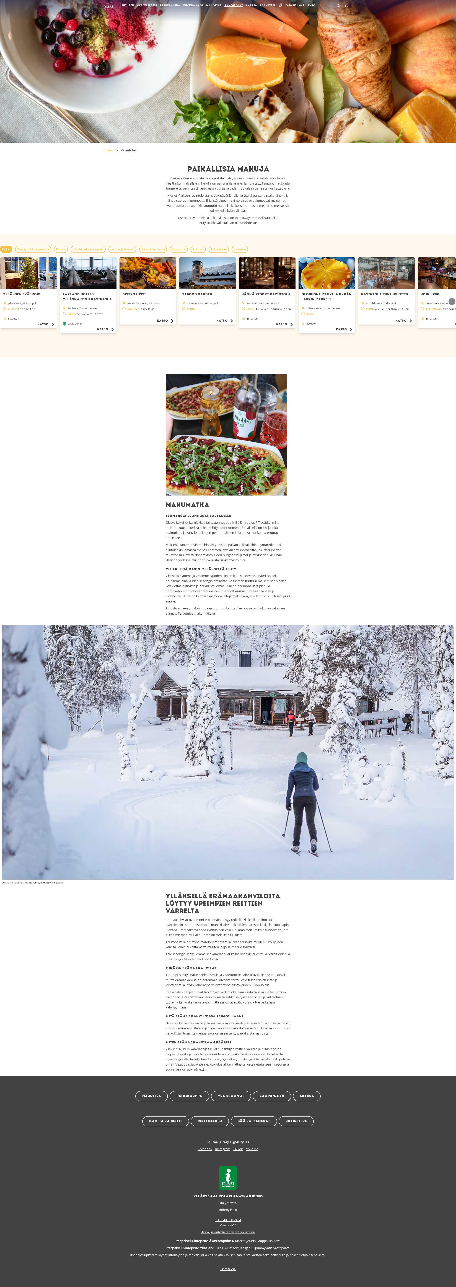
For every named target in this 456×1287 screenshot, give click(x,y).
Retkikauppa (189, 1096)
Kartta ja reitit (165, 1121)
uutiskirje (296, 1121)
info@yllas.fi (228, 1210)
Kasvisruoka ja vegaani (88, 249)
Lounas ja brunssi (122, 249)
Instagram (222, 1149)
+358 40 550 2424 (228, 1220)
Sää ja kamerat (254, 1121)
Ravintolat (128, 150)
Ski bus (307, 1096)
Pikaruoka (179, 249)
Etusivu (108, 150)
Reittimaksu (210, 1121)
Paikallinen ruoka (153, 249)
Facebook (205, 1149)
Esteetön (240, 249)
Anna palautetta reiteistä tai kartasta (228, 1232)
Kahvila (61, 249)
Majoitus (151, 1096)
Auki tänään (219, 249)
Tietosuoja (228, 1269)
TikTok (238, 1149)
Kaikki (6, 249)
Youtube (252, 1149)
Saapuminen (272, 1096)
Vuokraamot (231, 1096)
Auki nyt (198, 249)
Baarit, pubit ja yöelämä (33, 249)
